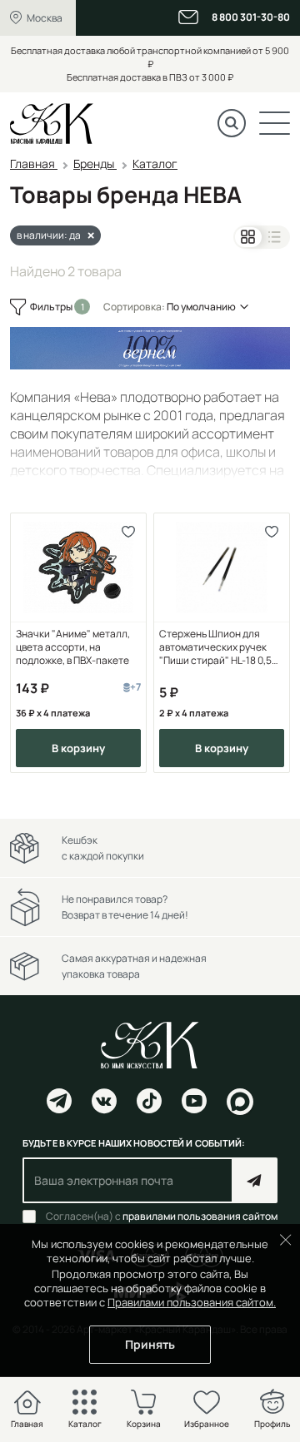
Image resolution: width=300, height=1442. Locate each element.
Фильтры (52, 307)
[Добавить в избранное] (128, 531)
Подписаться (255, 1180)
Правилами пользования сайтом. (192, 1302)
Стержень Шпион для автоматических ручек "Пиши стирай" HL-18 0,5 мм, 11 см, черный (215, 647)
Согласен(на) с (162, 1216)
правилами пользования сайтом (200, 1216)
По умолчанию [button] (201, 307)
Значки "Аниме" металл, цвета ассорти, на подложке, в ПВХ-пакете (73, 647)
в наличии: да (49, 235)
